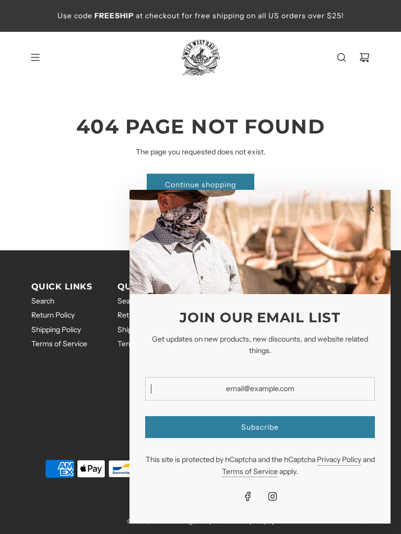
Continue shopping (200, 184)
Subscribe (260, 427)
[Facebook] (248, 496)
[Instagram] (272, 496)
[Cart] (364, 57)
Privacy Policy (339, 459)
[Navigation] (34, 57)
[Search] (341, 57)
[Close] (371, 209)
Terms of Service (250, 471)
